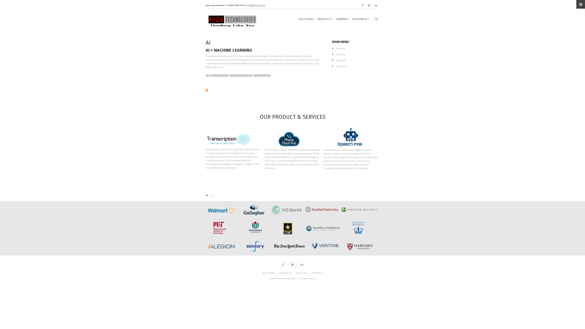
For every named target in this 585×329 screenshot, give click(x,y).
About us (301, 273)
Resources (359, 19)
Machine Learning (219, 75)
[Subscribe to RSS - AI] (263, 90)
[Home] (232, 20)
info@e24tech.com (256, 5)
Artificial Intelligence (240, 75)
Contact (317, 273)
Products (324, 19)
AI (207, 75)
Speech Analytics (261, 75)
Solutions (305, 19)
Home (207, 195)
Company (342, 19)
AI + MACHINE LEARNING (229, 50)
